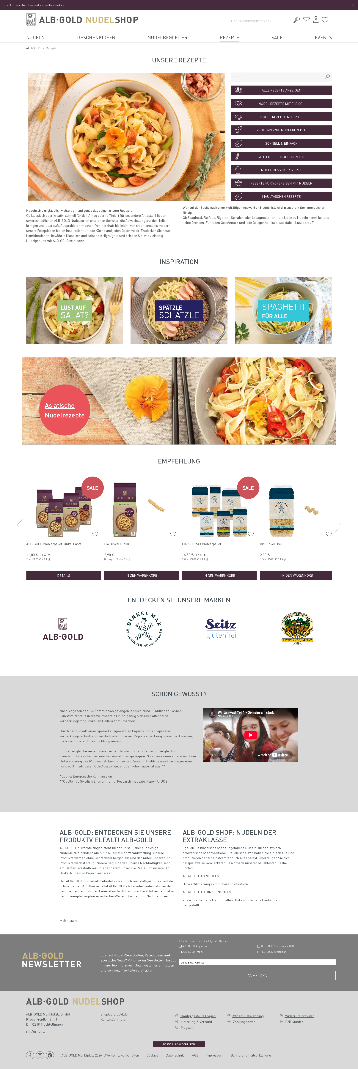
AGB (195, 1055)
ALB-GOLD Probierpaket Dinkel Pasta (54, 544)
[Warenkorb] (331, 18)
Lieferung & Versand (196, 1021)
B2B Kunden (294, 1021)
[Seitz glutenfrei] (220, 628)
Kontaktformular (114, 1019)
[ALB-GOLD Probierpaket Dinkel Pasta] (63, 509)
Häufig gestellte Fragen (198, 1016)
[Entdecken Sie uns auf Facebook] (30, 1057)
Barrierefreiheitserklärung (251, 1055)
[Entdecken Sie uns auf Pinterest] (50, 1057)
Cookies (152, 1055)
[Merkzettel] (325, 20)
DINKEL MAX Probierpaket (201, 544)
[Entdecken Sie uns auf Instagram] (40, 1057)
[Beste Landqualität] (297, 628)
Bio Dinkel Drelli (272, 544)
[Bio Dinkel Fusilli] (141, 509)
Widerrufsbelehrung (248, 1016)
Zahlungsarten (244, 1021)
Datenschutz (175, 1055)
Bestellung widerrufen (179, 1044)
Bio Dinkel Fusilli (116, 544)
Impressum (214, 1055)
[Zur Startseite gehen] (82, 19)
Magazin (187, 1027)
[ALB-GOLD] (63, 628)
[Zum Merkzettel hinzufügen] (94, 533)
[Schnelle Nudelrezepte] (126, 137)
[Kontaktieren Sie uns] (306, 20)
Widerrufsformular (299, 1016)
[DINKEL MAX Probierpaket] (219, 509)
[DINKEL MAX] (144, 628)
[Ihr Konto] (315, 20)
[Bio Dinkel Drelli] (297, 509)
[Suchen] (295, 20)
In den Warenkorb (141, 575)
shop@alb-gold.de (114, 1014)
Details (63, 575)
